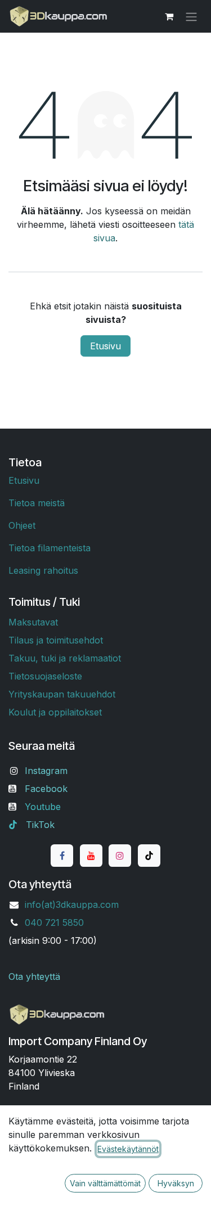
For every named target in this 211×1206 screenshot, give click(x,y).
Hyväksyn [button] (176, 1183)
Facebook (46, 788)
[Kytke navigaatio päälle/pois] (191, 16)
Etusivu (105, 346)
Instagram (46, 770)
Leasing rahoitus (43, 570)
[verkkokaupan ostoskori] (169, 16)
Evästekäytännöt (128, 1149)
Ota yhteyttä (34, 976)
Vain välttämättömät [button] (105, 1183)
